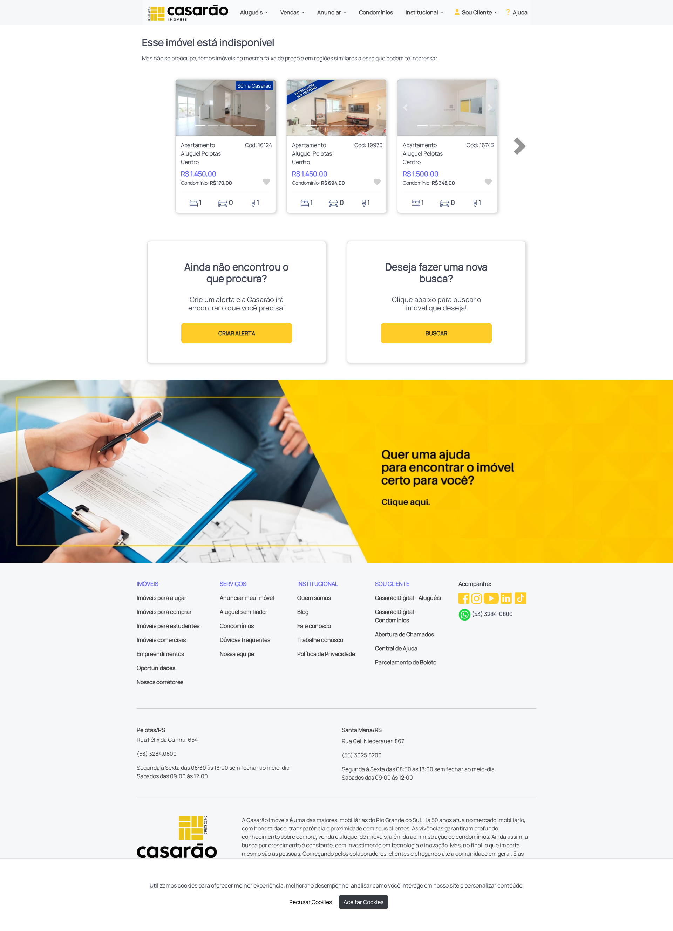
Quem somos (314, 598)
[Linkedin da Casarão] (507, 597)
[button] (183, 108)
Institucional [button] (422, 12)
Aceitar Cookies (363, 902)
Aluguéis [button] (252, 12)
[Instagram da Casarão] (477, 597)
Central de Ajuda (396, 648)
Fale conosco (314, 626)
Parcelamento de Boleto (405, 662)
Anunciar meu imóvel (247, 598)
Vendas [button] (290, 12)
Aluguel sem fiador (243, 612)
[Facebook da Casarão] (464, 597)
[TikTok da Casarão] (521, 597)
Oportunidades (156, 668)
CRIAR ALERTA (236, 333)
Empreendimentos (160, 654)
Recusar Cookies (310, 902)
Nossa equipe (237, 654)
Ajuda (520, 12)
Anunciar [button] (329, 12)
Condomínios (376, 12)
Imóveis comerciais (161, 640)
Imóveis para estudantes (168, 626)
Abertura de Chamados (404, 634)
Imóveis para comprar (164, 612)
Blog (302, 612)
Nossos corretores (160, 682)
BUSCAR (436, 333)
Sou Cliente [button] (477, 12)
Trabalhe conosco (320, 640)
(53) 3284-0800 (492, 614)
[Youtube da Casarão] (492, 597)
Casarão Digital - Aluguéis (408, 598)
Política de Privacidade (326, 654)
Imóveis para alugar (161, 598)
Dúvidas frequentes (245, 640)
